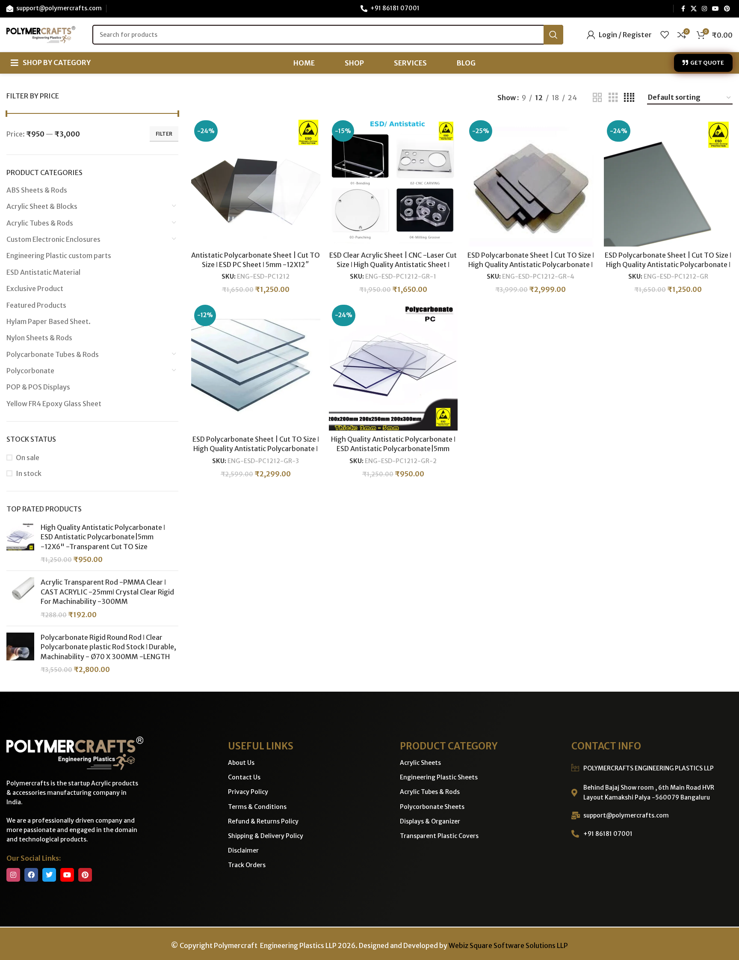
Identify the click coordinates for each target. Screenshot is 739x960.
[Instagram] (13, 875)
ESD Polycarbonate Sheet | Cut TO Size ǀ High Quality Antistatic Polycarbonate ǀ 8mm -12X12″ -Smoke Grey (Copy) (255, 449)
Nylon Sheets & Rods (39, 337)
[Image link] (74, 752)
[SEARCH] (553, 35)
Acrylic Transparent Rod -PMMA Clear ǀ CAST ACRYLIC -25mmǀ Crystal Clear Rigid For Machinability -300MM (107, 592)
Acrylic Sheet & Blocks (41, 206)
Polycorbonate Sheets (432, 807)
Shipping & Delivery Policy (265, 836)
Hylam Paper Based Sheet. (48, 321)
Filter (164, 134)
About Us (241, 763)
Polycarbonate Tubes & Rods (52, 354)
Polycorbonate (30, 370)
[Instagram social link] (704, 9)
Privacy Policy (248, 792)
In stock (28, 473)
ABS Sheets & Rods (36, 190)
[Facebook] (31, 875)
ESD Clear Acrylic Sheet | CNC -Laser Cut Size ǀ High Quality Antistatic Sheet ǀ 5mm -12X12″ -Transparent (393, 265)
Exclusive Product (34, 288)
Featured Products (36, 305)
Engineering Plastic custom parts (58, 255)
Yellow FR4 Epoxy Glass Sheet (53, 403)
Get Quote (707, 62)
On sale (27, 457)
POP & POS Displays (38, 387)
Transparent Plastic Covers (439, 836)
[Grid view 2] (597, 98)
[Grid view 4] (629, 98)
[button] (50, 63)
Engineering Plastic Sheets (439, 777)
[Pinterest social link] (727, 9)
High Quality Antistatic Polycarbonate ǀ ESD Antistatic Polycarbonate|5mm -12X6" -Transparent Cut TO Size (103, 537)
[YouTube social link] (715, 9)
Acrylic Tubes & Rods (39, 223)
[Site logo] (40, 34)
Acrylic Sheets (420, 763)
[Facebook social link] (683, 9)
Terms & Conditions (257, 807)
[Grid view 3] (613, 98)
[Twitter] (49, 875)
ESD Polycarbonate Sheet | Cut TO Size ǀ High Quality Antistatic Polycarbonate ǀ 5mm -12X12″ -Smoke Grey (668, 265)
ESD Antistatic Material (43, 272)
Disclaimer (243, 850)
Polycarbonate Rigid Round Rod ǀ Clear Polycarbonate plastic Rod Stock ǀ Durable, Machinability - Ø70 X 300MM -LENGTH (108, 647)
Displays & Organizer (430, 821)
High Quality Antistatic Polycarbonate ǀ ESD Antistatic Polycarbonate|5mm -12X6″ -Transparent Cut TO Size (393, 449)
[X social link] (693, 9)
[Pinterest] (85, 875)
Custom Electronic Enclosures (53, 239)
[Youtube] (67, 875)
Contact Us (244, 777)
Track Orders (247, 865)
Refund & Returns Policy (263, 821)
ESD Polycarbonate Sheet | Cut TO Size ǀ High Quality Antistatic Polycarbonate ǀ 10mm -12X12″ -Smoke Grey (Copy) (530, 265)
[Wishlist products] (664, 34)
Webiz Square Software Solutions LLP (508, 945)
